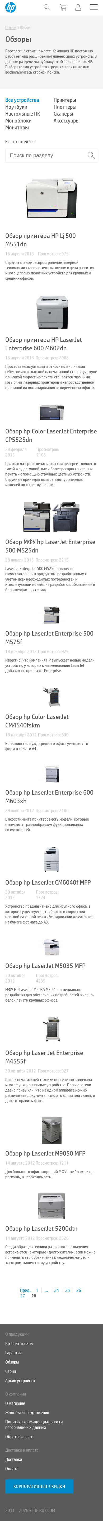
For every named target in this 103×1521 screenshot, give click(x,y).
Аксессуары (66, 120)
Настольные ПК (22, 113)
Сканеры (63, 113)
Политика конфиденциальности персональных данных (34, 1424)
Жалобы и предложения (27, 1412)
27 (22, 1296)
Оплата (11, 1469)
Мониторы (17, 127)
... (46, 1290)
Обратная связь (19, 1436)
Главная (10, 27)
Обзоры (12, 1362)
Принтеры (65, 100)
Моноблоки (18, 120)
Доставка (13, 1459)
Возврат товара (19, 1343)
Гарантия (13, 1353)
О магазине (15, 1403)
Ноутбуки (16, 106)
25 (67, 1290)
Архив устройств (20, 1380)
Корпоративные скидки (39, 1486)
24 (56, 1290)
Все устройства (22, 100)
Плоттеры (65, 106)
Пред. (25, 1290)
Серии (10, 1371)
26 (78, 1290)
